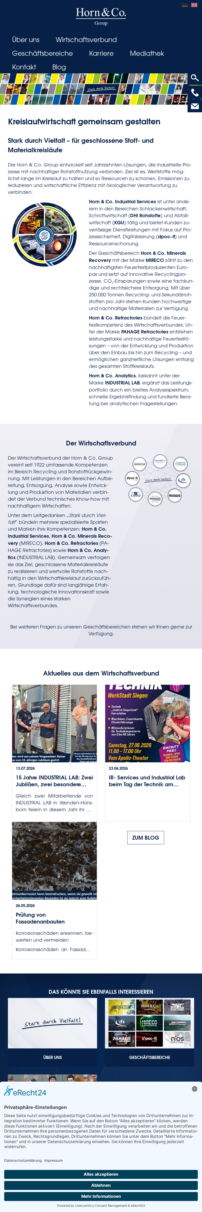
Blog (59, 67)
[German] (186, 4)
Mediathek (147, 53)
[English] (195, 4)
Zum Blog (145, 837)
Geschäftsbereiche (42, 53)
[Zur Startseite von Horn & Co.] (101, 17)
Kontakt (24, 67)
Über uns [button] (25, 40)
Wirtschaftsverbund (86, 40)
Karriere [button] (101, 53)
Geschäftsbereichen (106, 627)
